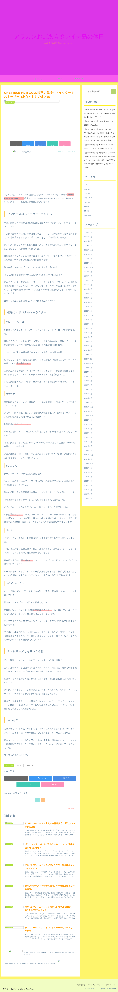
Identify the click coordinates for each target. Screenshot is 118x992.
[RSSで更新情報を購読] (43, 800)
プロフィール (111, 985)
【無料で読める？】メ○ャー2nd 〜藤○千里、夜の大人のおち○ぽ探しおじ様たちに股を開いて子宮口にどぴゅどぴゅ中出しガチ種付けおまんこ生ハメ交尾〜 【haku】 (99, 134)
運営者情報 (81, 985)
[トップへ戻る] (114, 988)
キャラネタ (9, 765)
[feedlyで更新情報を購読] (37, 800)
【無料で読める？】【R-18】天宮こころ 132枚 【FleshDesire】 (99, 123)
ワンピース (30, 765)
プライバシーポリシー (96, 985)
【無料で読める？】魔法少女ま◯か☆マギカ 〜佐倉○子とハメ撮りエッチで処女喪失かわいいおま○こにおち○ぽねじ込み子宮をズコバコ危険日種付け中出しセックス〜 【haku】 (99, 160)
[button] (65, 143)
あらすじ (20, 765)
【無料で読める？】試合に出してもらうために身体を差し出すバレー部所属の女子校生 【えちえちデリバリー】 (99, 113)
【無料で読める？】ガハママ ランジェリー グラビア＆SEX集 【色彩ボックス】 (99, 146)
